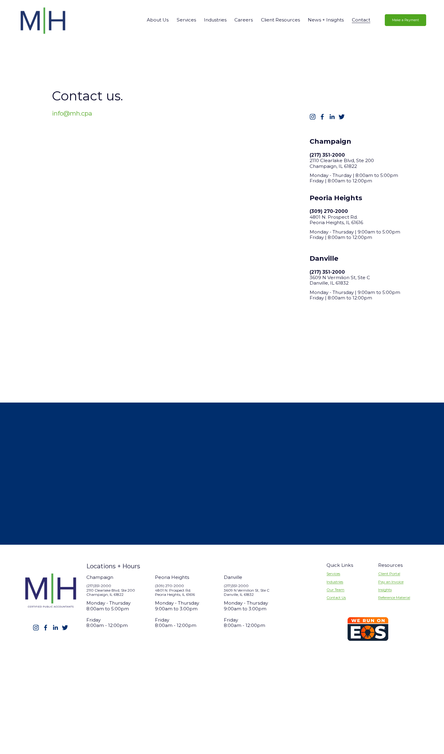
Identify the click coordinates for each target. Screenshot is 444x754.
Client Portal (389, 574)
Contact (361, 20)
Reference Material (394, 598)
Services (333, 574)
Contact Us (336, 598)
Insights (385, 590)
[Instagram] (313, 117)
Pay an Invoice (391, 582)
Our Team (335, 590)
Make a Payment (405, 20)
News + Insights (326, 20)
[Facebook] (322, 117)
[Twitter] (342, 117)
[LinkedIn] (332, 117)
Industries (335, 582)
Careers (243, 20)
